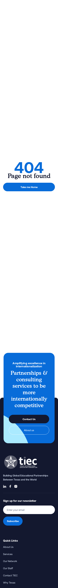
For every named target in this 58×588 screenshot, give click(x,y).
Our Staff (8, 568)
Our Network (10, 561)
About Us (8, 546)
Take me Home (29, 187)
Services (8, 554)
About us (29, 430)
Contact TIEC (10, 575)
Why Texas (9, 582)
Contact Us (29, 419)
